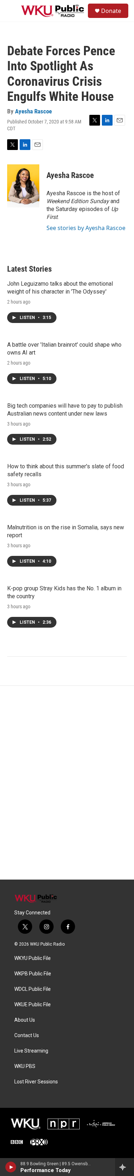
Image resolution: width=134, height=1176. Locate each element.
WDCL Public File (32, 989)
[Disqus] (67, 782)
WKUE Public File (32, 1004)
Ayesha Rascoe (33, 111)
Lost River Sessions (36, 1081)
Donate (111, 11)
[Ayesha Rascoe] (23, 185)
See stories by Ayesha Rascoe (85, 228)
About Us (24, 1020)
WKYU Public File (32, 958)
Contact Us (26, 1035)
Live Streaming (31, 1051)
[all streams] (124, 1167)
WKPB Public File (32, 973)
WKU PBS (24, 1066)
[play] (10, 1167)
